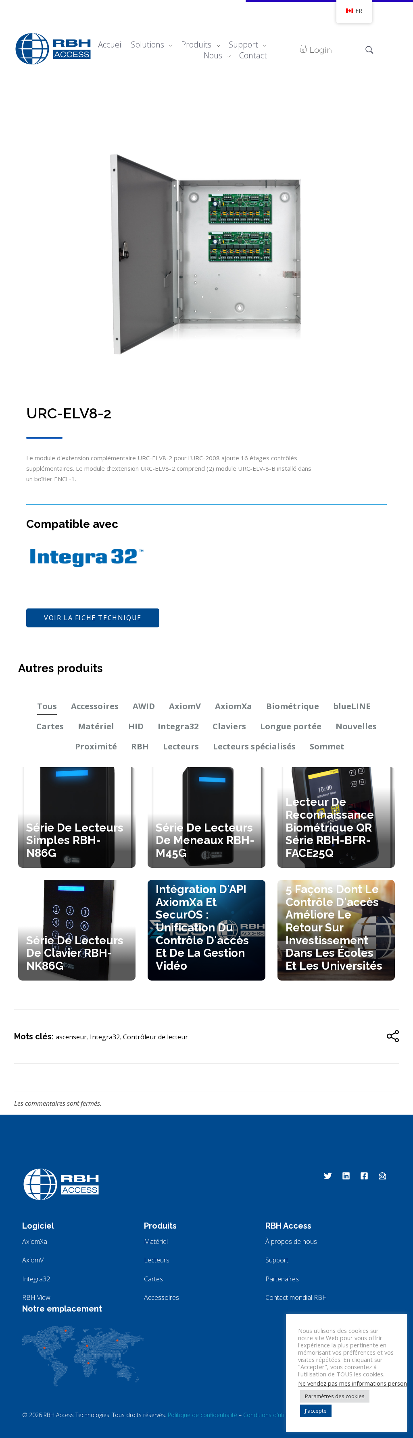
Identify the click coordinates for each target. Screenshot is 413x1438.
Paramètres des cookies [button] (335, 1396)
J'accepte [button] (316, 1410)
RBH (140, 746)
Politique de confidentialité (202, 1415)
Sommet (327, 746)
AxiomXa (233, 706)
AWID (144, 706)
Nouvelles (356, 726)
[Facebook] (364, 1176)
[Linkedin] (346, 1176)
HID (136, 726)
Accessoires (95, 706)
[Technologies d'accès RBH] (53, 48)
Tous (47, 706)
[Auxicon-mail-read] (382, 1176)
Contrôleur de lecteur (155, 1036)
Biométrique (292, 706)
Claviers (229, 726)
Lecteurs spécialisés (254, 746)
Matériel (96, 726)
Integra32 (178, 726)
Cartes (50, 726)
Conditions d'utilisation (273, 1415)
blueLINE (351, 706)
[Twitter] (328, 1176)
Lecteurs (181, 746)
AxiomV (185, 706)
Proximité (96, 746)
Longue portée (290, 726)
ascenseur (71, 1036)
